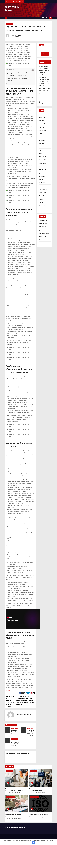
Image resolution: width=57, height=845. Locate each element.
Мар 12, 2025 (34, 817)
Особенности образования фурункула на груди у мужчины (19, 79)
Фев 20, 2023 (14, 733)
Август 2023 (42, 166)
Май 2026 (41, 120)
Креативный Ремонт (15, 827)
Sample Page (49, 837)
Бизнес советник (43, 223)
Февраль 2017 (42, 206)
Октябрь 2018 (42, 186)
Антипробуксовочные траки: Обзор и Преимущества (44, 101)
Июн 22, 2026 (34, 792)
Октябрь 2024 (42, 130)
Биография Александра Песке (14, 742)
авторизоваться (10, 759)
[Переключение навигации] (43, 18)
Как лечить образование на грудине (16, 82)
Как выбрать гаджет (44, 233)
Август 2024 (42, 133)
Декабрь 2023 (42, 160)
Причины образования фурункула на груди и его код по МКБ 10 (19, 72)
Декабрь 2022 (42, 173)
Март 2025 (41, 127)
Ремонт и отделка (43, 240)
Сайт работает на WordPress (11, 838)
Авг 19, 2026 (10, 792)
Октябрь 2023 (42, 163)
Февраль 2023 (42, 169)
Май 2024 (41, 143)
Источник (8, 690)
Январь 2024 (42, 156)
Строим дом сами (43, 243)
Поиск (42, 45)
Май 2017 (41, 199)
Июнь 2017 (41, 196)
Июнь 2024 (42, 140)
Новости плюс (42, 236)
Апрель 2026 (42, 124)
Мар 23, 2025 (10, 818)
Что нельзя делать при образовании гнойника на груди (20, 83)
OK (33, 842)
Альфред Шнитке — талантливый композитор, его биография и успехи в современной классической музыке (25, 700)
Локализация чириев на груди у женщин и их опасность (18, 76)
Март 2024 (41, 150)
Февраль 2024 (42, 153)
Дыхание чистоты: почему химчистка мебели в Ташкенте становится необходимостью (44, 70)
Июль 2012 (41, 209)
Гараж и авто (42, 226)
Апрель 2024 (42, 147)
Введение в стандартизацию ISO (38, 814)
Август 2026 (42, 114)
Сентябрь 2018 (43, 189)
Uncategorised (9, 23)
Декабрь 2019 (42, 183)
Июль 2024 (42, 137)
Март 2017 (41, 202)
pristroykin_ (18, 35)
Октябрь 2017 (42, 192)
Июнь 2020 (42, 176)
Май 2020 (41, 179)
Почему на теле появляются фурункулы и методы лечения (10, 701)
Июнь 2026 (42, 117)
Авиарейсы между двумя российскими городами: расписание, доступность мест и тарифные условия (45, 81)
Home (43, 837)
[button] (46, 17)
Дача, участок (42, 230)
